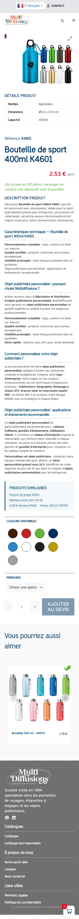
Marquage (14, 577)
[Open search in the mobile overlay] (63, 20)
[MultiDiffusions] (16, 20)
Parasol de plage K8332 (24, 494)
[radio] (13, 533)
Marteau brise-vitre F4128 (26, 500)
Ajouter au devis (58, 606)
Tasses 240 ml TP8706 (54, 505)
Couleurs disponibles (21, 521)
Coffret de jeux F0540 (23, 505)
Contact (57, 5)
